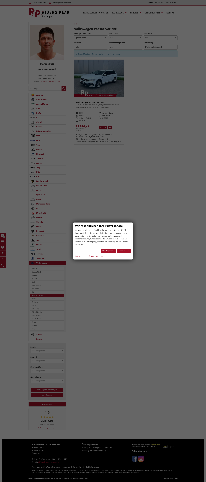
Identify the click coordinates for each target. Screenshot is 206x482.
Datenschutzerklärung (84, 256)
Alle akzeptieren (108, 251)
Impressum (100, 256)
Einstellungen (124, 251)
